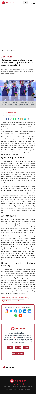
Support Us (23, 386)
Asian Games (6, 57)
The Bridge (21, 307)
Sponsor (14, 337)
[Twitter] (11, 119)
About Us (15, 386)
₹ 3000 (18, 347)
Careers (30, 386)
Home (4, 51)
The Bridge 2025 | (11, 390)
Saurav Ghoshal (23, 297)
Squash (14, 297)
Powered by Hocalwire (23, 390)
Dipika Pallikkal (6, 301)
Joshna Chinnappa (18, 301)
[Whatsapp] (14, 119)
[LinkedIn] (18, 119)
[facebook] (7, 119)
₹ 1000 (26, 347)
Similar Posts (10, 367)
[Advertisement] (18, 28)
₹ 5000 (10, 347)
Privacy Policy (7, 386)
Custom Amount (18, 353)
